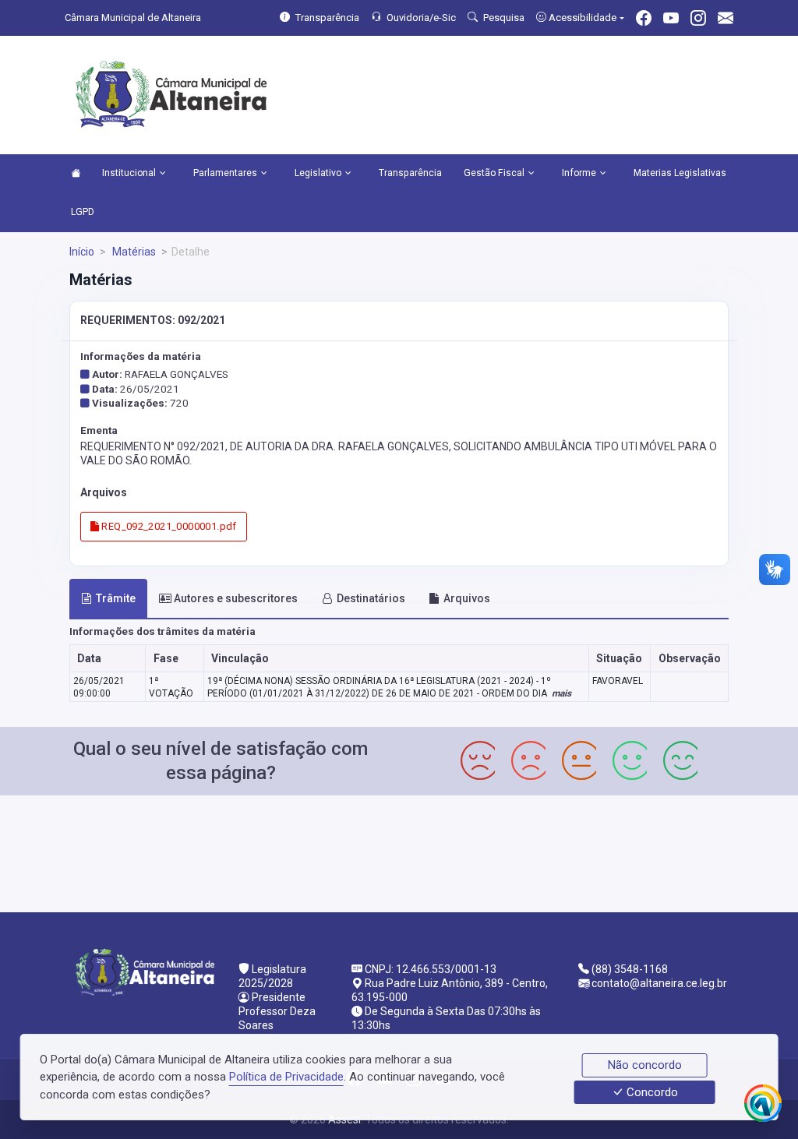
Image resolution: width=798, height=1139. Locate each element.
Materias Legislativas (680, 173)
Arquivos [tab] (466, 598)
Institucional (129, 173)
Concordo (650, 1092)
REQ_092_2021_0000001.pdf (168, 526)
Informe (579, 173)
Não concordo (645, 1065)
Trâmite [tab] (116, 598)
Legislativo (318, 173)
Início (81, 251)
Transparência (410, 173)
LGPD (82, 211)
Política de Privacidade (286, 1077)
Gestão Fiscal (494, 173)
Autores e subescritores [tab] (236, 598)
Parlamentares (225, 173)
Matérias (133, 251)
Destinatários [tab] (371, 598)
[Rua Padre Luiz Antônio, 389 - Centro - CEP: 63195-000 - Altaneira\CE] (399, 851)
